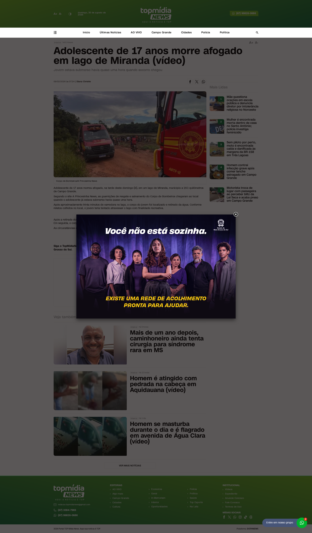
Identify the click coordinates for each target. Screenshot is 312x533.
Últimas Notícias (110, 32)
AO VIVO (136, 32)
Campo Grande (161, 32)
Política (225, 32)
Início (86, 32)
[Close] (236, 214)
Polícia (205, 32)
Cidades (186, 32)
